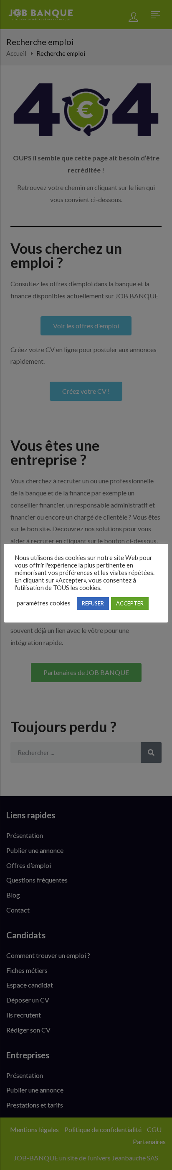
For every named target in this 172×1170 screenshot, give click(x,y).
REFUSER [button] (93, 603)
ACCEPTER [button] (130, 603)
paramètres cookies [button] (44, 603)
